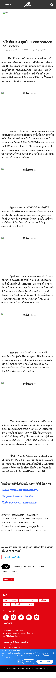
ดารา (34, 600)
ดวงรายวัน (28, 604)
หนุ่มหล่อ (44, 600)
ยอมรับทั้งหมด (44, 661)
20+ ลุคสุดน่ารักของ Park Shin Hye (17, 496)
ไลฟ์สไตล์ (16, 604)
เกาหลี (5, 571)
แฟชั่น (14, 600)
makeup (17, 566)
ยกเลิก (28, 661)
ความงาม (24, 600)
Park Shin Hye (29, 566)
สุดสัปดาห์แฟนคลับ (12, 557)
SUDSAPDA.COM (21, 50)
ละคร (6, 604)
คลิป (6, 600)
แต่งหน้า (14, 571)
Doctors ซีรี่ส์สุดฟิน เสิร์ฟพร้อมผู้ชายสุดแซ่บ (19, 490)
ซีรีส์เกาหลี (42, 566)
